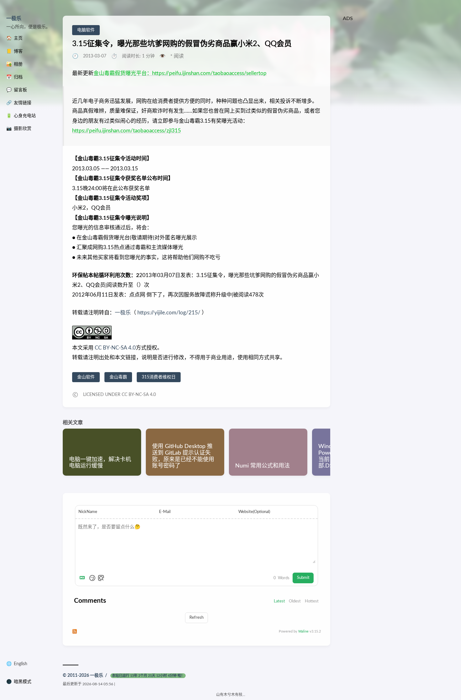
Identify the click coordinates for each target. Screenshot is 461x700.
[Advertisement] (399, 68)
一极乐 (13, 18)
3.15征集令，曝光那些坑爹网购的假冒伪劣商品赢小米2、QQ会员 (182, 44)
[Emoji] (92, 578)
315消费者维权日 (159, 377)
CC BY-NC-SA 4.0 (114, 347)
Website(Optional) (254, 512)
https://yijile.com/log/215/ (168, 312)
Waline (303, 631)
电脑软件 (86, 30)
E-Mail (165, 512)
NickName (87, 512)
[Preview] (101, 578)
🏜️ (14, 64)
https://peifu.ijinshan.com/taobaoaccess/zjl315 (126, 130)
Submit (303, 578)
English (20, 664)
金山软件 (86, 377)
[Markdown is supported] (83, 578)
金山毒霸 (118, 377)
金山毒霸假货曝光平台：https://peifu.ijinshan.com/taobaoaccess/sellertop (180, 73)
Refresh (196, 617)
